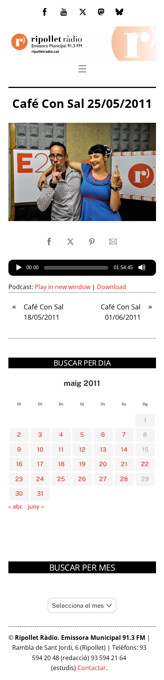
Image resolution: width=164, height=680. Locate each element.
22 (145, 464)
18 (61, 464)
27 (103, 479)
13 (103, 449)
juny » (36, 506)
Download (111, 287)
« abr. (15, 506)
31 (40, 493)
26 (82, 479)
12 (82, 449)
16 (19, 464)
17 (40, 464)
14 (124, 449)
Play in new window (62, 287)
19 (82, 464)
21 (124, 464)
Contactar (91, 668)
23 (19, 479)
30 (19, 493)
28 (124, 479)
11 (61, 449)
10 (40, 449)
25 (61, 479)
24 (40, 479)
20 (103, 464)
